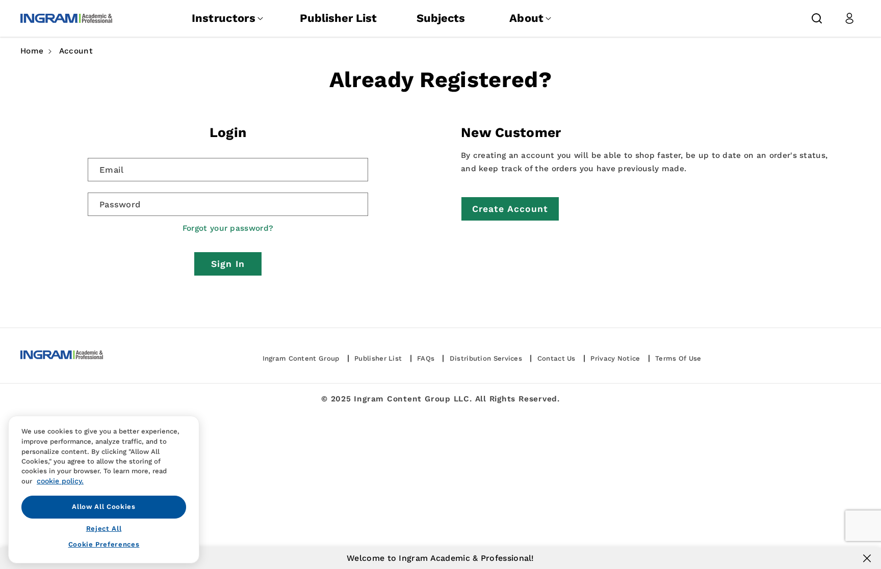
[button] (817, 18)
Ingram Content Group (301, 358)
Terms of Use (678, 358)
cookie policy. (60, 481)
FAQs (425, 358)
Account (76, 51)
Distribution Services (486, 358)
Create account (510, 209)
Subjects (441, 18)
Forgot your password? (228, 228)
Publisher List (338, 18)
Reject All (104, 528)
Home (31, 51)
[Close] (867, 558)
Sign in (228, 264)
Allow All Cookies (103, 506)
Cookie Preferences (104, 544)
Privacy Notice (615, 358)
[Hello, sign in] (849, 18)
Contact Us (556, 358)
